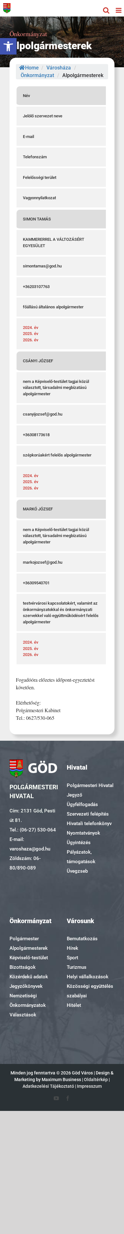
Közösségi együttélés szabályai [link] (90, 991)
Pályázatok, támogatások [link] (81, 856)
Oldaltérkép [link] (96, 1079)
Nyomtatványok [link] (83, 833)
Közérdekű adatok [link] (29, 977)
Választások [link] (23, 1015)
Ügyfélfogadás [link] (82, 804)
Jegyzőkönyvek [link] (26, 986)
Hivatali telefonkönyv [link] (89, 823)
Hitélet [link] (74, 1005)
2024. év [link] (30, 327)
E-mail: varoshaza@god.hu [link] (30, 844)
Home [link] (32, 68)
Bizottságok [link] (23, 967)
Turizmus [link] (76, 967)
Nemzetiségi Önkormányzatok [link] (28, 1000)
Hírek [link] (72, 948)
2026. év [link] (30, 340)
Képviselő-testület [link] (29, 958)
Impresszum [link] (89, 1086)
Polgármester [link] (24, 939)
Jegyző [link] (74, 795)
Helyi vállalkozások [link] (87, 977)
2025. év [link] (30, 333)
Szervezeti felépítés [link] (88, 814)
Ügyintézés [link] (79, 842)
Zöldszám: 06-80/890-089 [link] (25, 863)
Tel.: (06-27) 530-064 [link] (33, 830)
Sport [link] (72, 958)
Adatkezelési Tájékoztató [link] (48, 1086)
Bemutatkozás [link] (82, 939)
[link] (8, 46)
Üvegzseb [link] (77, 871)
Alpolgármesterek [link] (29, 948)
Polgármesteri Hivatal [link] (90, 785)
